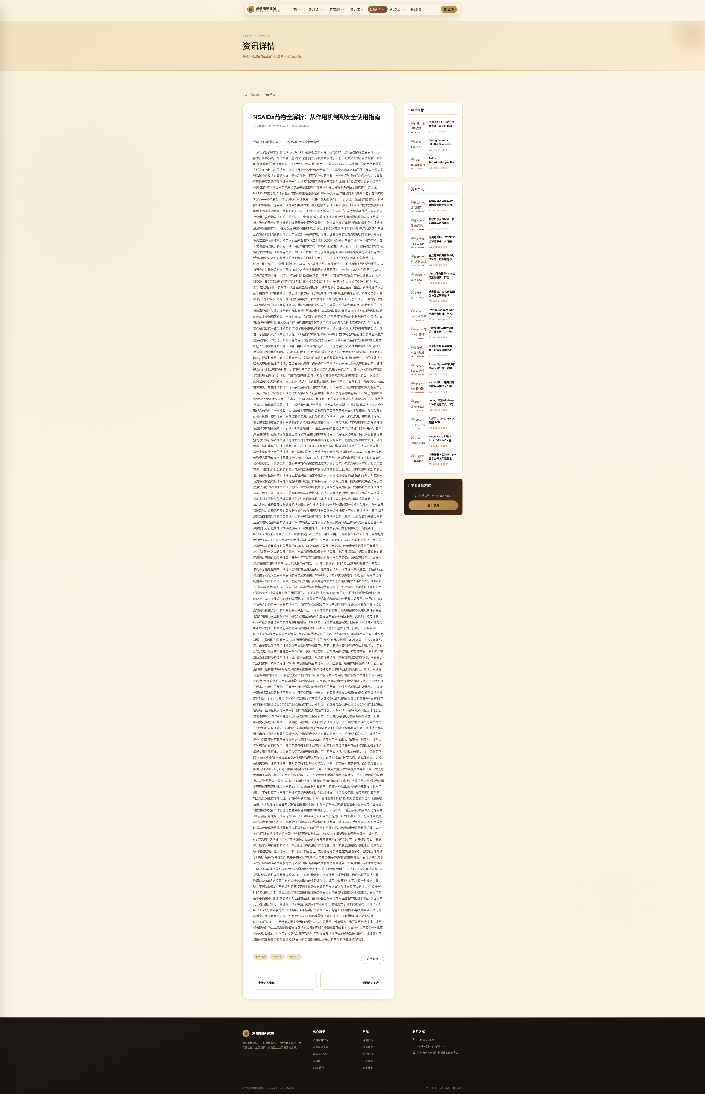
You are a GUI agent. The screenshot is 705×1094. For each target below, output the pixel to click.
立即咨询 (433, 505)
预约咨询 (449, 9)
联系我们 (419, 9)
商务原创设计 (320, 1047)
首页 (298, 9)
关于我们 (398, 9)
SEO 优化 (318, 1067)
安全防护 (318, 1061)
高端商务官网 (320, 1040)
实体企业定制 (320, 1054)
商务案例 (338, 9)
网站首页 (368, 1040)
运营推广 (294, 957)
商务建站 (260, 957)
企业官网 (277, 957)
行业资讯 (378, 9)
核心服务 (317, 9)
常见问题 (444, 1088)
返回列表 (372, 959)
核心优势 (358, 9)
